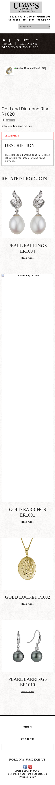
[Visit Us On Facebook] (25, 766)
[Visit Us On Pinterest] (30, 766)
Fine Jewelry (25, 40)
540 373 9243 (17, 17)
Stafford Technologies (34, 774)
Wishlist (27, 727)
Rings (7, 43)
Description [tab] (12, 136)
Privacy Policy (27, 777)
